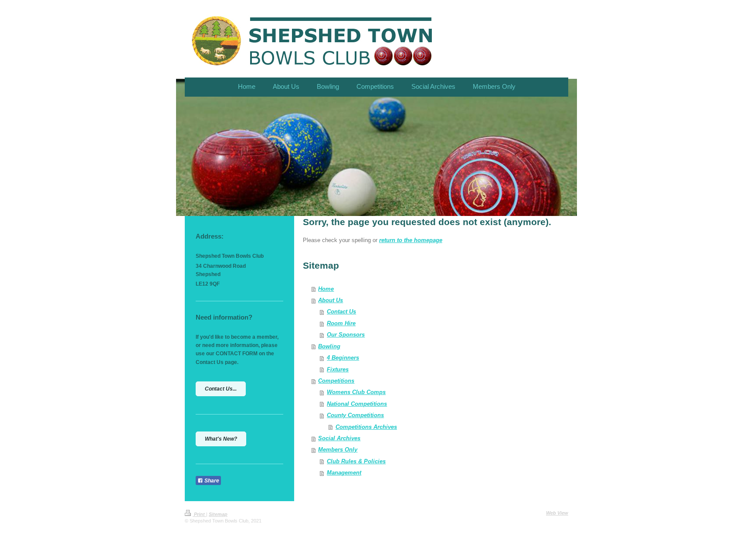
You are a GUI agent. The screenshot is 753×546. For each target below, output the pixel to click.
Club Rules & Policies (356, 461)
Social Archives (339, 438)
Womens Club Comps (356, 392)
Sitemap (218, 514)
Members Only (337, 449)
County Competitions (355, 415)
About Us (330, 300)
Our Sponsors (346, 334)
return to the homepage (410, 240)
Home (326, 289)
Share (211, 481)
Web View (557, 513)
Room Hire (341, 323)
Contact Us (341, 311)
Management (344, 472)
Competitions (336, 380)
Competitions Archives (366, 427)
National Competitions (357, 404)
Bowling (329, 346)
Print (199, 514)
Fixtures (338, 369)
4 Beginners (343, 357)
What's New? (221, 439)
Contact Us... (221, 389)
